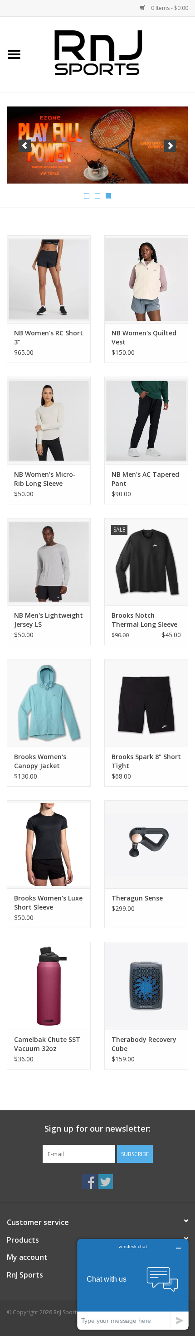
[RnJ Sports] (111, 53)
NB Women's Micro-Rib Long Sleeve (45, 479)
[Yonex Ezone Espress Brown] (97, 145)
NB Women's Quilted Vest (144, 337)
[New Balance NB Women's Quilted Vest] (146, 279)
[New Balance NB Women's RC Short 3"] (49, 279)
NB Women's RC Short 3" (48, 337)
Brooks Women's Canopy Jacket (40, 761)
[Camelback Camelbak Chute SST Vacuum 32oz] (49, 986)
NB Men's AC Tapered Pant (145, 479)
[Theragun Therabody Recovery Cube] (146, 986)
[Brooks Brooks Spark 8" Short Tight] (146, 703)
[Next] (170, 146)
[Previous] (25, 146)
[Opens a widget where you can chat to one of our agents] (133, 1284)
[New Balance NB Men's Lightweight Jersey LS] (49, 562)
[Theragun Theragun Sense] (146, 844)
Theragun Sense (137, 898)
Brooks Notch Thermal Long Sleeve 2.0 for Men (144, 620)
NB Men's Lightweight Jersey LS (48, 620)
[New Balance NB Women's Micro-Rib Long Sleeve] (49, 421)
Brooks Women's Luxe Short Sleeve (48, 902)
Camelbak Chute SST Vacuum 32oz (47, 1044)
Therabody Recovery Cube (144, 1044)
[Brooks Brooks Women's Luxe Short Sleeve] (49, 844)
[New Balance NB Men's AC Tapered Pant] (146, 421)
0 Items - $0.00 (169, 8)
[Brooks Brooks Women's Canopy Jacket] (49, 703)
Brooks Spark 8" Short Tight (146, 761)
